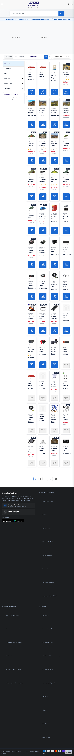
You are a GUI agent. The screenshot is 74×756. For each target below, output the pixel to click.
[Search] (61, 13)
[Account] (68, 4)
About (26, 751)
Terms (26, 753)
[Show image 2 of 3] (31, 69)
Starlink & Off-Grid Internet (51, 656)
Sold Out (66, 365)
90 (56, 479)
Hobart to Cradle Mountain (14, 683)
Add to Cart (31, 92)
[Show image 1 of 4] (64, 69)
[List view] (50, 57)
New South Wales (48, 501)
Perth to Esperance (12, 656)
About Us (45, 696)
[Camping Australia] (34, 4)
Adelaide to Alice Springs (13, 669)
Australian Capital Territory (51, 596)
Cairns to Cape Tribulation (14, 642)
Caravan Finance (48, 669)
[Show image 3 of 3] (32, 69)
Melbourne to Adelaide (13, 629)
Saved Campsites (48, 629)
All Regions (46, 615)
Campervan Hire (48, 642)
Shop (44, 710)
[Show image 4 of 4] (67, 69)
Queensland (46, 528)
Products (44, 37)
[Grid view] (46, 57)
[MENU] (2, 4)
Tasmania (45, 569)
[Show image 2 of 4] (65, 69)
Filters (10, 56)
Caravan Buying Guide (49, 683)
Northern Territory (48, 582)
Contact (32, 751)
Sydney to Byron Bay (12, 615)
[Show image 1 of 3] (30, 69)
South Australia (47, 555)
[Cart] (72, 4)
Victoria (45, 514)
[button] (32, 66)
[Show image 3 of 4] (66, 69)
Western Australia (48, 542)
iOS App (45, 723)
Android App (46, 737)
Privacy (37, 751)
